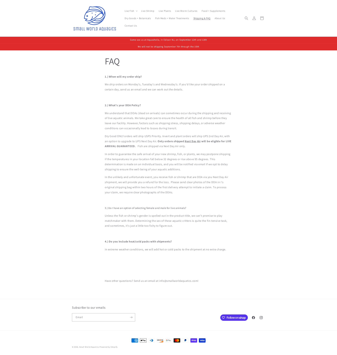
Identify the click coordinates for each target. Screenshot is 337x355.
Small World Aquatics (89, 347)
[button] (131, 11)
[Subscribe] (131, 317)
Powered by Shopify (109, 347)
